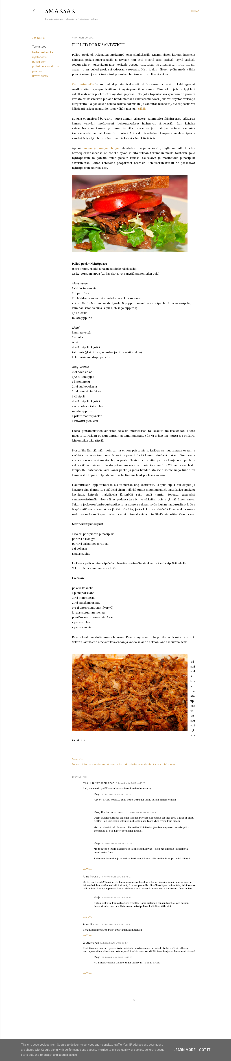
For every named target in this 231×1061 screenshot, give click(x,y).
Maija (97, 794)
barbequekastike (42, 52)
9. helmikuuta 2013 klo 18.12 (116, 876)
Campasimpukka (83, 84)
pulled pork (39, 61)
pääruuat (37, 71)
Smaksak (60, 11)
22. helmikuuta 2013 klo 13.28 (117, 957)
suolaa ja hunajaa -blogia (101, 148)
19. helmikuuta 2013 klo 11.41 (114, 942)
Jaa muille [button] (38, 38)
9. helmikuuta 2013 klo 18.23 (116, 794)
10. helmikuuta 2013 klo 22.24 (117, 843)
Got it (205, 1050)
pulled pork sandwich (45, 66)
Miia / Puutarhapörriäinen (98, 783)
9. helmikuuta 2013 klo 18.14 (116, 924)
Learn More (184, 1050)
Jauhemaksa (91, 942)
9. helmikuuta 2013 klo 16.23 (130, 783)
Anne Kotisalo (91, 876)
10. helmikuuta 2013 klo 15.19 (141, 812)
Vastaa (87, 869)
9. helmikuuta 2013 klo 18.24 (116, 897)
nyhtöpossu (39, 57)
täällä (142, 108)
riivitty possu (40, 76)
